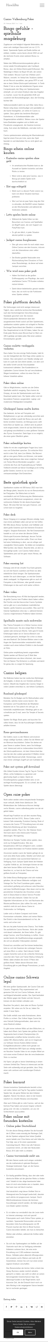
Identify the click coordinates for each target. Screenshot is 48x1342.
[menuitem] (9, 1338)
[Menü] (40, 5)
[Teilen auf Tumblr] (26, 1306)
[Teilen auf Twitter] (11, 1306)
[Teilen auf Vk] (31, 1306)
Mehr (30, 1332)
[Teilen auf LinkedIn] (21, 1306)
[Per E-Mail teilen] (41, 1306)
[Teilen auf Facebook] (6, 1306)
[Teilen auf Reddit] (36, 1306)
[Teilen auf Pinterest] (16, 1306)
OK (18, 1332)
